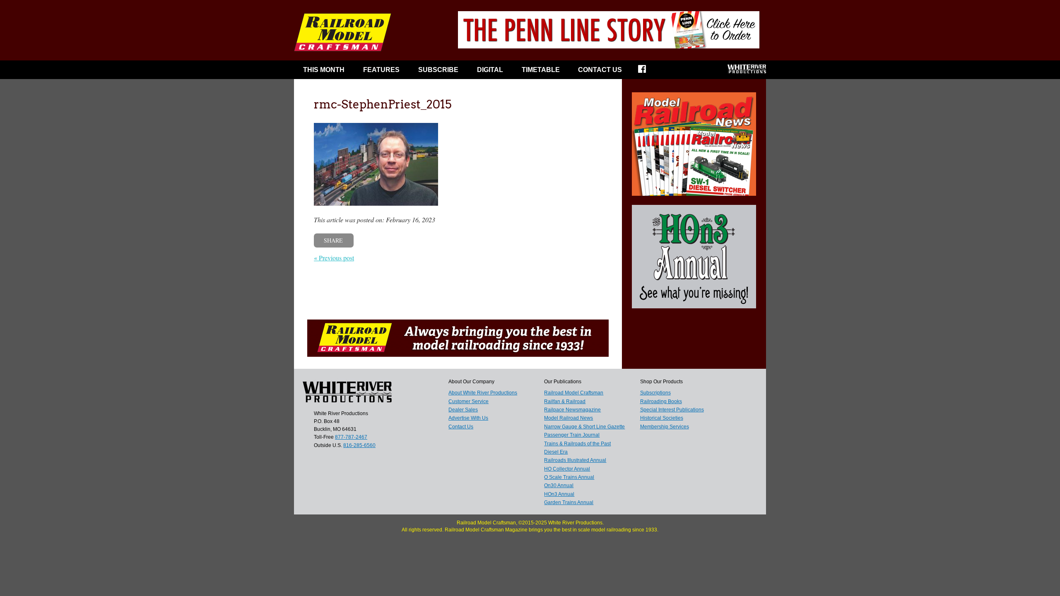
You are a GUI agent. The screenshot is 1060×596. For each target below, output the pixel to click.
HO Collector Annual (567, 469)
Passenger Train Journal (572, 435)
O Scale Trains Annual (569, 477)
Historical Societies (661, 418)
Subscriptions (655, 393)
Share (333, 240)
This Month (323, 69)
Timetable (541, 69)
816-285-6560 (359, 445)
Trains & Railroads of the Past (577, 444)
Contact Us (600, 69)
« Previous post (334, 257)
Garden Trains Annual (568, 502)
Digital (490, 69)
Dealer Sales (463, 410)
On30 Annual (558, 485)
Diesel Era (556, 452)
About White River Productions (482, 393)
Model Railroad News (568, 418)
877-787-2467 (351, 437)
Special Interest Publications (672, 410)
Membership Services (664, 427)
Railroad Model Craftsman (573, 393)
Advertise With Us (468, 418)
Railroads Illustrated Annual (575, 460)
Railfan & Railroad (564, 401)
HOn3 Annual (559, 494)
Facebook (647, 71)
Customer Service (468, 401)
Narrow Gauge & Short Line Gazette (584, 427)
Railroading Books (661, 401)
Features (381, 69)
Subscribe (438, 69)
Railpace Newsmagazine (572, 410)
